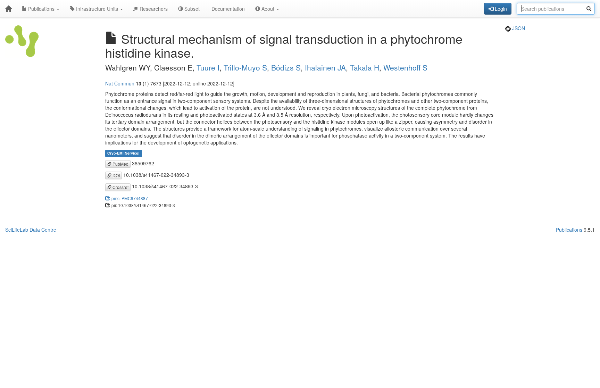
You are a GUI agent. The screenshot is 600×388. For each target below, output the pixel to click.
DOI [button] (115, 175)
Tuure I (208, 67)
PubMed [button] (119, 164)
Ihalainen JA (325, 67)
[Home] (8, 8)
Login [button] (500, 8)
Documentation (227, 8)
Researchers (153, 8)
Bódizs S (286, 67)
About (268, 8)
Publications (41, 8)
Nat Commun (119, 83)
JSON (518, 28)
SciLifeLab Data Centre (30, 229)
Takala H (364, 67)
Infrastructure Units (97, 8)
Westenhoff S (405, 67)
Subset (191, 8)
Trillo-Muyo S (245, 67)
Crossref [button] (119, 187)
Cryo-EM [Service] (123, 153)
